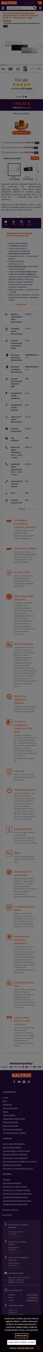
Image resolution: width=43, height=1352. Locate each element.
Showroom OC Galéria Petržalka (16, 1190)
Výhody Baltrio (9, 1115)
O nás (5, 1097)
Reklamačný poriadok (12, 1165)
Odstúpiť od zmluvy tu (10, 1210)
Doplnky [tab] (22, 225)
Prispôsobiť (21, 1335)
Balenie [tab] (29, 225)
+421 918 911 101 (32, 1298)
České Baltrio (7, 1215)
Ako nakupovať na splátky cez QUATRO (20, 1161)
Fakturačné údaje (10, 1122)
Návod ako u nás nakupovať (15, 1158)
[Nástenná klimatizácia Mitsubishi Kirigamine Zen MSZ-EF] (21, 47)
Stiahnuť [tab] (13, 225)
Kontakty (7, 1179)
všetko (35, 158)
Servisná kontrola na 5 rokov (14, 152)
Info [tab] (6, 225)
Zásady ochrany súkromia (21, 1348)
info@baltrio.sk (32, 1300)
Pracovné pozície (10, 1108)
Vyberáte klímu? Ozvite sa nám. (16, 1151)
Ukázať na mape (14, 1237)
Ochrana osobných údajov (14, 1133)
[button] (21, 83)
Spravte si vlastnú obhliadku (15, 1154)
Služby (5, 1112)
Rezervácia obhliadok (12, 1183)
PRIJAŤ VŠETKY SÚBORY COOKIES (21, 1342)
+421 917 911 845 (32, 1295)
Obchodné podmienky (12, 1129)
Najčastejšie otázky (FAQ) (14, 1119)
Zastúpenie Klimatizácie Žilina (15, 1204)
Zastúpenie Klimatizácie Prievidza (17, 1201)
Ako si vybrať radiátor (12, 1147)
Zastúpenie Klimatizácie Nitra (15, 1197)
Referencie (7, 1104)
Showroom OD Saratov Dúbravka (17, 1193)
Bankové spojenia (10, 1126)
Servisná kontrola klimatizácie (14, 143)
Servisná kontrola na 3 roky (13, 148)
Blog (5, 1101)
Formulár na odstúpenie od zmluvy (18, 1168)
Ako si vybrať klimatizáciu (14, 1144)
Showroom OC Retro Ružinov (15, 1186)
